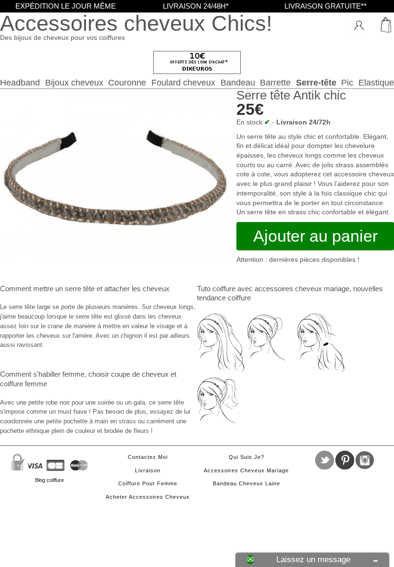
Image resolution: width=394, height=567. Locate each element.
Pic (347, 82)
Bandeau (238, 82)
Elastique (376, 82)
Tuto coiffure (216, 288)
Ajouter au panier (315, 236)
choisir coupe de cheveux (128, 374)
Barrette (275, 82)
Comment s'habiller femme (42, 374)
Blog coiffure (49, 480)
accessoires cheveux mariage (302, 288)
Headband (20, 82)
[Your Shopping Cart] (382, 23)
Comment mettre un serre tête (47, 288)
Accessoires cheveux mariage (246, 470)
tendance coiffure (224, 298)
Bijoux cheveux (74, 82)
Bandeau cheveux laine (246, 483)
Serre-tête (316, 82)
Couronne (127, 82)
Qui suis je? (246, 457)
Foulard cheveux (183, 82)
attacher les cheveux (137, 288)
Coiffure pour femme (147, 483)
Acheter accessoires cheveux (148, 497)
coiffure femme (23, 384)
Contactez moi (148, 457)
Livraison (147, 470)
